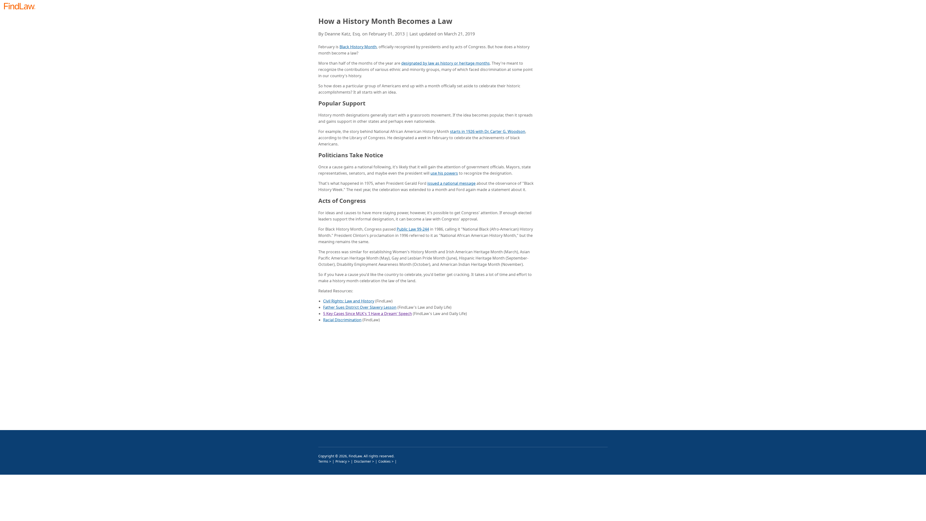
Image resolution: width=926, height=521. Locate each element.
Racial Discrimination (342, 319)
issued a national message (451, 183)
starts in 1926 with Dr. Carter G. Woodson (487, 131)
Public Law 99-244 (413, 229)
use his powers (444, 173)
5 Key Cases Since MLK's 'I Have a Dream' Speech (367, 313)
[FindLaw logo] (21, 6)
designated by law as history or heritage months (445, 63)
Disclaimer (362, 461)
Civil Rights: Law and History (348, 301)
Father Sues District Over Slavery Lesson (359, 307)
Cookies (384, 461)
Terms (323, 461)
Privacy (341, 461)
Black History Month (358, 46)
